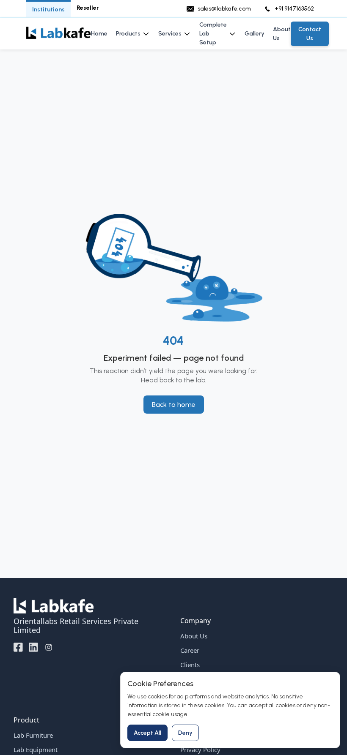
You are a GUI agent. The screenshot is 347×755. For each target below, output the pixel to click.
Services (170, 33)
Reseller (88, 7)
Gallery (254, 33)
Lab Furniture (33, 735)
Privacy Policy (200, 749)
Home (99, 33)
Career (189, 650)
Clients (190, 664)
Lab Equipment (36, 749)
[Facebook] (18, 647)
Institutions (48, 9)
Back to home (174, 405)
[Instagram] (48, 647)
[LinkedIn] (33, 647)
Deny (185, 732)
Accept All (147, 732)
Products (128, 33)
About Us (282, 34)
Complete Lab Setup (213, 33)
